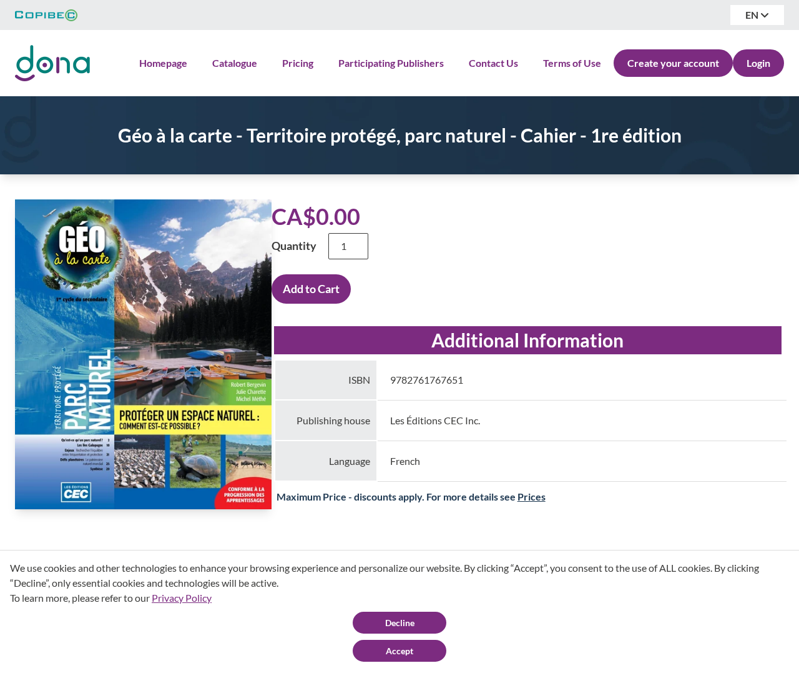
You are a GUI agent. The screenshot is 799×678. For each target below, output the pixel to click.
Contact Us (493, 63)
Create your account (673, 63)
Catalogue (234, 63)
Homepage (163, 63)
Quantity (294, 245)
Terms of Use (572, 63)
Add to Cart (311, 289)
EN (752, 15)
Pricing (297, 63)
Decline (399, 622)
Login (758, 63)
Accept (399, 651)
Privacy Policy (182, 598)
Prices (531, 496)
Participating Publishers (391, 63)
